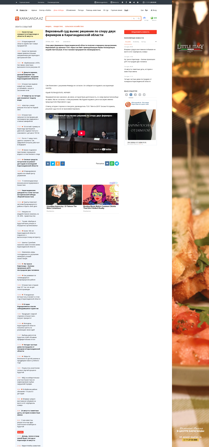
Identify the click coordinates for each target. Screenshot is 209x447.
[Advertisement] (82, 67)
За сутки (128, 42)
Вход (155, 10)
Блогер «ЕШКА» (45, 10)
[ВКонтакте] (48, 163)
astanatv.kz (66, 42)
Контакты (41, 2)
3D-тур (105, 10)
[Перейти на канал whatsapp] (137, 2)
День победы (59, 10)
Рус (146, 10)
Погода (81, 10)
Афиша (34, 10)
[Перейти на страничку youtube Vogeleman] (130, 2)
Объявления (71, 10)
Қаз (142, 10)
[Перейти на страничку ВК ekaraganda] (122, 2)
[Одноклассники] (58, 163)
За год (143, 42)
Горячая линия (24, 2)
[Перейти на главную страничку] (17, 2)
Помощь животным (93, 10)
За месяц (136, 42)
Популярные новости (134, 38)
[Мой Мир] (62, 163)
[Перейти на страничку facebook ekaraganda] (126, 2)
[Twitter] (53, 163)
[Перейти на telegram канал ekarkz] (134, 2)
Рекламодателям (53, 2)
